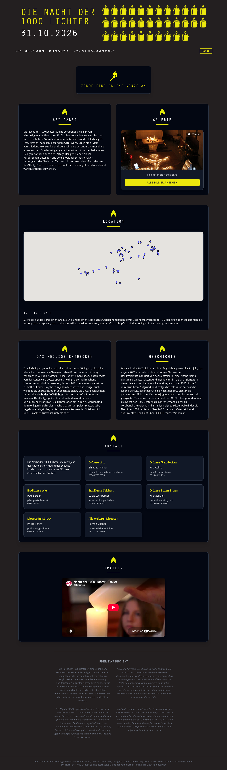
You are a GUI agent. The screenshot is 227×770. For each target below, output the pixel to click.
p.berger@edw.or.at (37, 500)
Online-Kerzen (35, 51)
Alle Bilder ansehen (162, 182)
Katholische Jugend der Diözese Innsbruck (68, 761)
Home (18, 51)
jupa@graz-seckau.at (160, 472)
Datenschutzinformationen (179, 761)
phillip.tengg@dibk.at (38, 528)
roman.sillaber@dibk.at (101, 528)
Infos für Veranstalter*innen (93, 51)
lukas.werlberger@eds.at (101, 500)
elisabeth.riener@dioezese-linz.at (106, 472)
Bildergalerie (58, 51)
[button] (158, 251)
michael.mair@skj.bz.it (161, 500)
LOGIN (206, 51)
